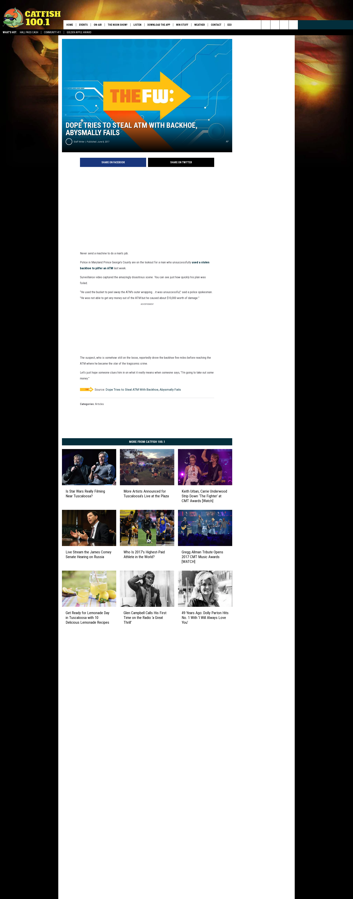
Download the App (158, 24)
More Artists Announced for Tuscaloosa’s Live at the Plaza (146, 493)
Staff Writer (79, 141)
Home (69, 24)
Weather (199, 24)
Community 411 (52, 32)
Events (83, 24)
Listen (137, 24)
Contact (216, 24)
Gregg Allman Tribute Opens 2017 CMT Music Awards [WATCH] (202, 557)
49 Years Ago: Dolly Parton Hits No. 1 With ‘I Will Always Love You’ (205, 617)
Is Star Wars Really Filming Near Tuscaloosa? (85, 493)
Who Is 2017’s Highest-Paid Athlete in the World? (144, 554)
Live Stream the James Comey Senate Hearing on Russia (88, 554)
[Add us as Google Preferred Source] (274, 24)
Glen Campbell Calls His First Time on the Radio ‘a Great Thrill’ (145, 617)
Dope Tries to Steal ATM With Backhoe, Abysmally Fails (143, 389)
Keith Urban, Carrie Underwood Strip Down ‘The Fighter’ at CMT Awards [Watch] (204, 496)
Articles (99, 404)
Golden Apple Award (79, 32)
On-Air (98, 24)
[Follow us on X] (293, 24)
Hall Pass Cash (29, 32)
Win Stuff (182, 24)
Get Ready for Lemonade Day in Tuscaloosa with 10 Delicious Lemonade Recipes (87, 617)
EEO (229, 24)
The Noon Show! (117, 24)
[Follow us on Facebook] (284, 24)
